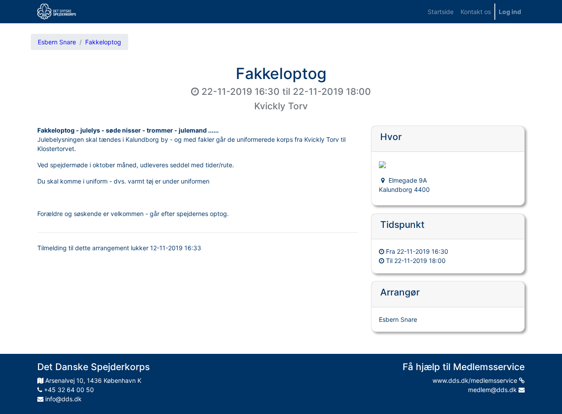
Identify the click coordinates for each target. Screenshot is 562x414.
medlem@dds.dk (493, 389)
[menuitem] (440, 12)
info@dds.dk (62, 399)
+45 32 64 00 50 (68, 389)
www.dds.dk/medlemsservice (475, 380)
